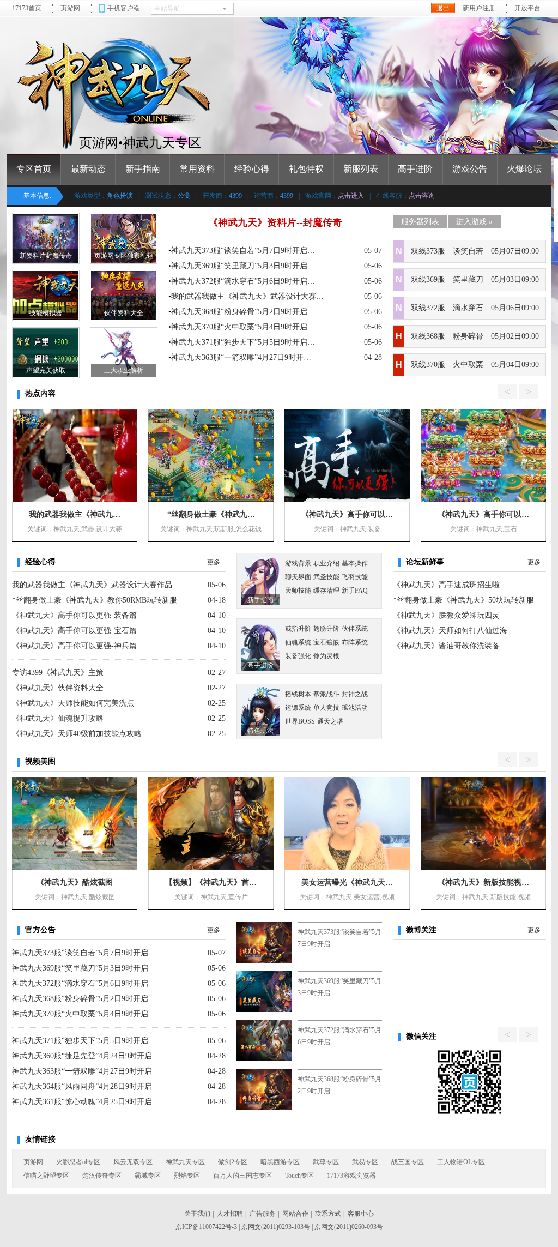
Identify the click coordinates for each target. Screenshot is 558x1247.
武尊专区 (326, 1162)
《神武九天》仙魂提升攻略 (58, 718)
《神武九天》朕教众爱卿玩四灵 (446, 615)
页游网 (70, 8)
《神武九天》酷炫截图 (75, 882)
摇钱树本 (298, 694)
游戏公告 (469, 168)
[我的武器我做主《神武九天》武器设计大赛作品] (74, 455)
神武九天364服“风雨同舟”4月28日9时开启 (82, 1086)
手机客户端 (123, 8)
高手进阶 (415, 168)
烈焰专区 (187, 1175)
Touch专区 (299, 1175)
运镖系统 (298, 708)
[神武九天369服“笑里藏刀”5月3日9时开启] (264, 991)
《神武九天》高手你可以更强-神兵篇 (74, 646)
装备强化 (298, 656)
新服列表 (360, 168)
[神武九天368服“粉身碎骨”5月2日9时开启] (264, 1089)
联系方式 (328, 1214)
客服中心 (361, 1214)
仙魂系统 (298, 642)
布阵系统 (355, 642)
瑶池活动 (355, 708)
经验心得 (251, 168)
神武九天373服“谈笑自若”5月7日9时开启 (80, 953)
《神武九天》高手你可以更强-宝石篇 (74, 630)
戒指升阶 (298, 628)
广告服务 (263, 1214)
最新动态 (88, 168)
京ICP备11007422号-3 (206, 1227)
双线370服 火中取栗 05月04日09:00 (475, 364)
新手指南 (142, 168)
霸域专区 (148, 1175)
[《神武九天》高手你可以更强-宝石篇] (483, 455)
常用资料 (197, 168)
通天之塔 (330, 721)
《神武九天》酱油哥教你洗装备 (446, 646)
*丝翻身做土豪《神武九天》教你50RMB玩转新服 (94, 600)
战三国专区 (407, 1162)
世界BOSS (300, 721)
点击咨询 (422, 196)
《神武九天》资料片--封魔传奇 (275, 222)
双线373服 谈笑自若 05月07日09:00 (475, 251)
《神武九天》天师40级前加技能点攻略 (77, 734)
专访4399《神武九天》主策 (58, 672)
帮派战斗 (326, 694)
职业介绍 (326, 563)
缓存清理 (326, 590)
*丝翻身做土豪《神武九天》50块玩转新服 (463, 600)
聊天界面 (298, 577)
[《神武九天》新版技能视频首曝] (483, 823)
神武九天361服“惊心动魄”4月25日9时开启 (82, 1102)
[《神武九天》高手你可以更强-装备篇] (347, 455)
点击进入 (351, 196)
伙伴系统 (355, 628)
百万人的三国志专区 (242, 1175)
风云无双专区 (133, 1162)
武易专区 (365, 1162)
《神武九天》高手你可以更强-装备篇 (74, 615)
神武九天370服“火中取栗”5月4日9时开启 (80, 1014)
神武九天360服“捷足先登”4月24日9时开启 (82, 1056)
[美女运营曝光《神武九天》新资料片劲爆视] (347, 823)
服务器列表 (420, 222)
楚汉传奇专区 (102, 1175)
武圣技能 (326, 577)
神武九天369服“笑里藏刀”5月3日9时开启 (80, 968)
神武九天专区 (185, 1162)
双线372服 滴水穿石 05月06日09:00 (475, 308)
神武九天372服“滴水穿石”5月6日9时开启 (80, 983)
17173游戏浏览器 (351, 1175)
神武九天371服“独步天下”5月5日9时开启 (80, 1041)
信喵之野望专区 (46, 1175)
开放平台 (527, 8)
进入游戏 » (474, 222)
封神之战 (355, 694)
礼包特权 (306, 168)
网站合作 (295, 1214)
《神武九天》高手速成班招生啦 (446, 585)
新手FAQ (355, 590)
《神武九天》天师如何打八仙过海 (450, 630)
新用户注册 (479, 8)
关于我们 (197, 1214)
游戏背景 (298, 563)
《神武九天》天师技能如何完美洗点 (73, 703)
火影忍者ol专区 (78, 1162)
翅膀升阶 (326, 628)
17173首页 (26, 8)
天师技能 (298, 590)
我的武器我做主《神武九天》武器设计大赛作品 (92, 585)
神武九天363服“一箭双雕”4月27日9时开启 (82, 1071)
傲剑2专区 (232, 1162)
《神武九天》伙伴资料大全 (58, 688)
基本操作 (355, 563)
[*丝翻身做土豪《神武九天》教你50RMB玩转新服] (211, 455)
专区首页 (33, 168)
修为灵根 (326, 656)
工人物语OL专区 (461, 1162)
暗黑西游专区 (280, 1162)
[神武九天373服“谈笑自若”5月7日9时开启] (264, 942)
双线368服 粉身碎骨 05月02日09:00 (475, 336)
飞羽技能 (355, 577)
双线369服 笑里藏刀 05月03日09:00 (475, 279)
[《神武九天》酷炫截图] (74, 823)
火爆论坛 (524, 168)
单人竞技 (326, 708)
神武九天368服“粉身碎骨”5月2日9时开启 (80, 999)
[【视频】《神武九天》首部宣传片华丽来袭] (211, 823)
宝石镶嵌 (326, 642)
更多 (213, 562)
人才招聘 (230, 1214)
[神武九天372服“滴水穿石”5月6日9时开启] (264, 1040)
